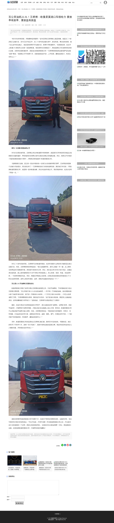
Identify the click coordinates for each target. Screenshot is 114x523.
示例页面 (57, 514)
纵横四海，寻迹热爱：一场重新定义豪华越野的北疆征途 (29, 469)
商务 (41, 2)
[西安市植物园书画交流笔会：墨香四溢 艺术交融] (91, 40)
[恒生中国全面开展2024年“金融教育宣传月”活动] (91, 124)
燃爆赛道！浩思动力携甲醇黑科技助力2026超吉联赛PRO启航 (45, 469)
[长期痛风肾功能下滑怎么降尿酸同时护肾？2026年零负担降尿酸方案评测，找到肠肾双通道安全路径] (91, 24)
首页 (22, 2)
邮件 (8, 499)
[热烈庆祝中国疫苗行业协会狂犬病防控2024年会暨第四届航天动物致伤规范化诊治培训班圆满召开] (91, 57)
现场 (59, 2)
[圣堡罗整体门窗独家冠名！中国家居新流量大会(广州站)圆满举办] (91, 91)
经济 (66, 2)
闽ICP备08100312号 (61, 519)
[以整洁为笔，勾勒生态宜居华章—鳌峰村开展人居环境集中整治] (91, 174)
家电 (44, 2)
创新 (37, 2)
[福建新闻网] (13, 3)
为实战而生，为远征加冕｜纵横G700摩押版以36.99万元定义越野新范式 (14, 469)
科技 (62, 2)
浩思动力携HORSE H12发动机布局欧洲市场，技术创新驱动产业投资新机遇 (61, 469)
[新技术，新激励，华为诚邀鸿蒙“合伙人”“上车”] (91, 74)
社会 (73, 2)
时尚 (48, 2)
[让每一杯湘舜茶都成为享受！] (91, 158)
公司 (34, 2)
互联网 (29, 2)
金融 (70, 2)
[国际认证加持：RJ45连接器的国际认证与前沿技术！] (91, 141)
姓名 (8, 496)
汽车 (52, 2)
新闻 (25, 2)
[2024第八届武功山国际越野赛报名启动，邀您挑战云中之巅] (91, 107)
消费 (55, 2)
